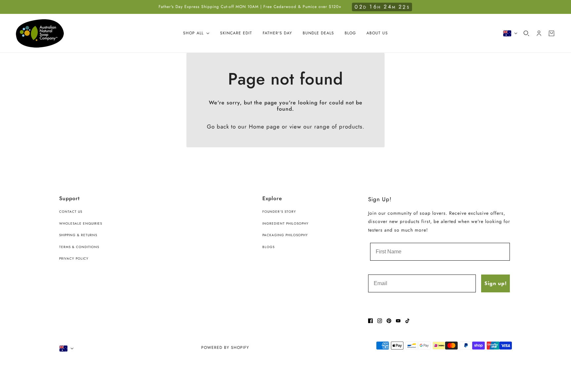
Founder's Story (279, 211)
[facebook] (370, 320)
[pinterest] (389, 320)
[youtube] (398, 320)
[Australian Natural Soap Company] (40, 33)
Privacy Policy (74, 258)
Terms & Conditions (79, 246)
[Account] (539, 33)
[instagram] (379, 320)
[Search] (526, 33)
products (350, 126)
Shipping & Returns (78, 235)
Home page (264, 126)
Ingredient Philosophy (285, 223)
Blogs (268, 246)
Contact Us (70, 211)
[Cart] (551, 33)
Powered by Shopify (225, 348)
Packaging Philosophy (285, 235)
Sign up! (495, 283)
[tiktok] (407, 320)
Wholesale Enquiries (80, 223)
